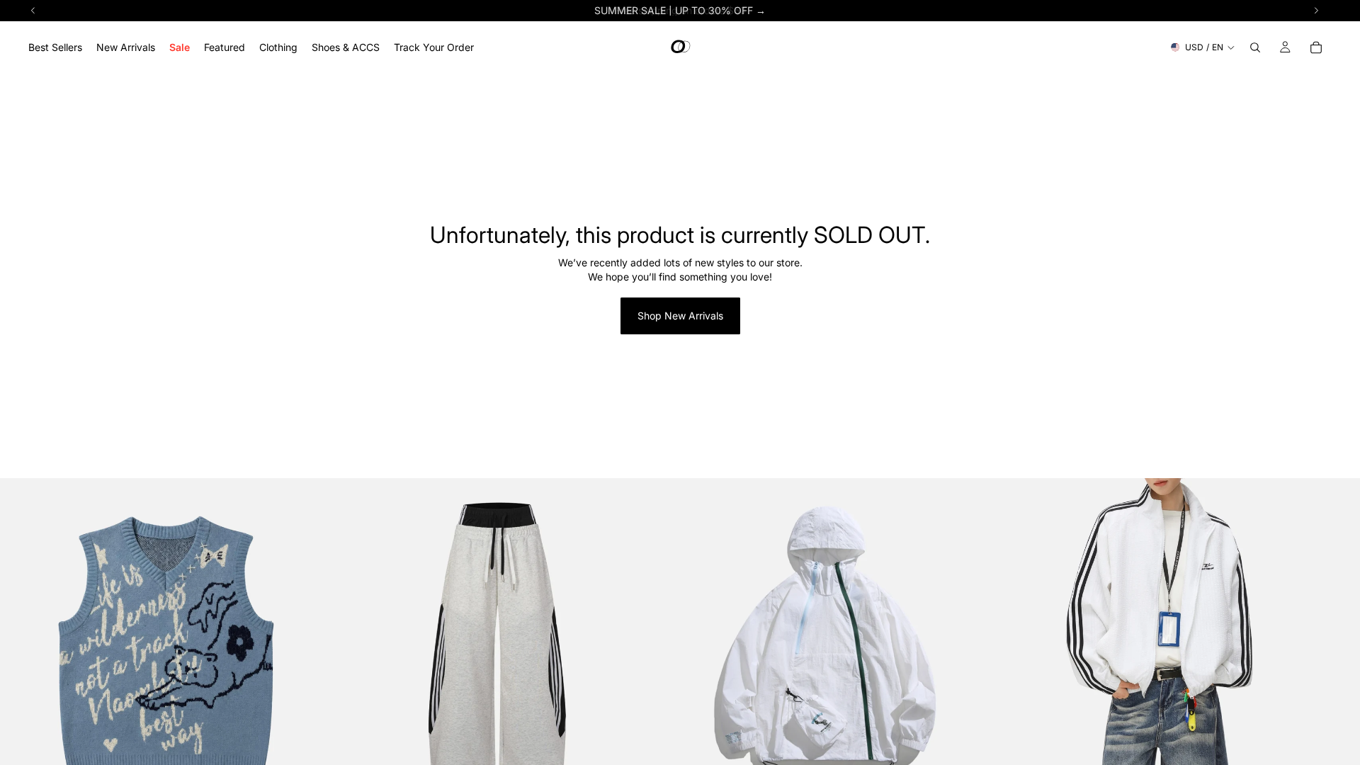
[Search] (1255, 47)
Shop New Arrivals (680, 316)
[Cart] (1316, 47)
